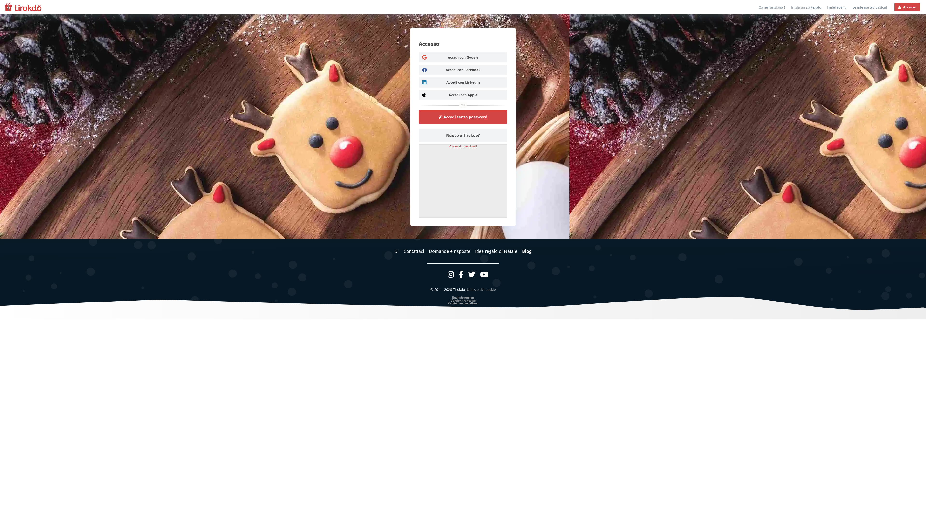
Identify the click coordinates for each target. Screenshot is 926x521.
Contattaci (414, 251)
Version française (463, 300)
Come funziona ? (772, 7)
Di (397, 251)
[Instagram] (451, 274)
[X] (471, 274)
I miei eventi (837, 7)
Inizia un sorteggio (806, 7)
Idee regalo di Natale (496, 251)
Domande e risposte (449, 251)
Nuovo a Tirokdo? (463, 135)
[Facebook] (461, 274)
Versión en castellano (463, 303)
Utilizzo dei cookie (481, 289)
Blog (526, 251)
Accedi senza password (465, 117)
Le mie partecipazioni (869, 7)
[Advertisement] (463, 181)
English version (463, 297)
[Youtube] (484, 274)
